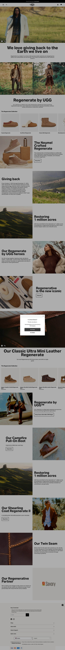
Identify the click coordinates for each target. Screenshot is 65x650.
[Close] (43, 316)
